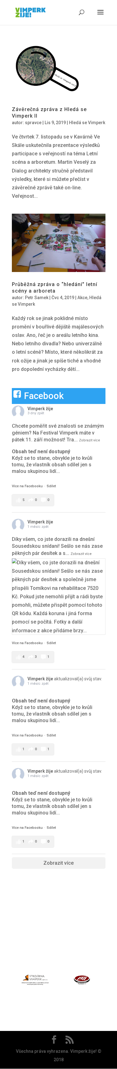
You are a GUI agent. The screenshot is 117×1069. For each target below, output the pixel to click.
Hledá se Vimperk (87, 122)
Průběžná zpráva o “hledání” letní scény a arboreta (54, 287)
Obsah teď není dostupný (41, 451)
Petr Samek (36, 297)
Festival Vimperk (59, 433)
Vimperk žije (40, 408)
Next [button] (109, 981)
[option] (35, 981)
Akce (82, 297)
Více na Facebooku (27, 486)
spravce (33, 122)
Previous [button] (8, 981)
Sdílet (51, 486)
